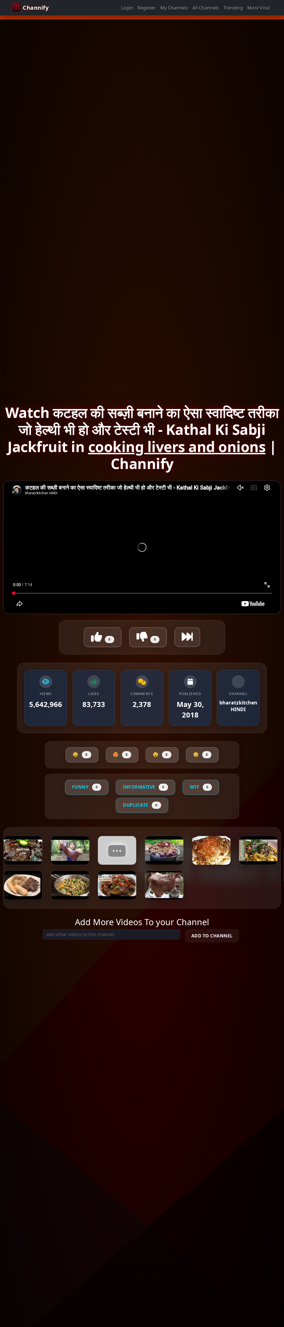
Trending (233, 8)
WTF (199, 787)
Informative (143, 787)
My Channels (174, 8)
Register (147, 8)
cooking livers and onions (177, 446)
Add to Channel (212, 936)
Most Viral (258, 8)
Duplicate (140, 805)
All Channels (205, 8)
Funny (85, 787)
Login (127, 8)
